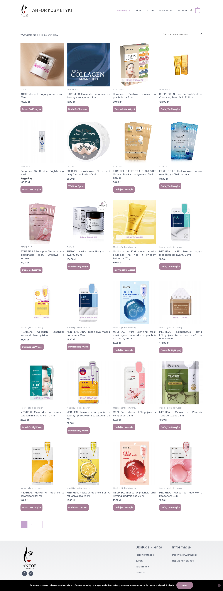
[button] (191, 10)
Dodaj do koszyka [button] (31, 109)
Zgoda (184, 585)
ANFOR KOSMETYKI (52, 10)
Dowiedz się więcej (125, 109)
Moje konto (165, 10)
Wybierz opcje (76, 186)
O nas (150, 10)
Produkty (122, 10)
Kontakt (182, 10)
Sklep (139, 10)
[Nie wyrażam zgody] (219, 585)
